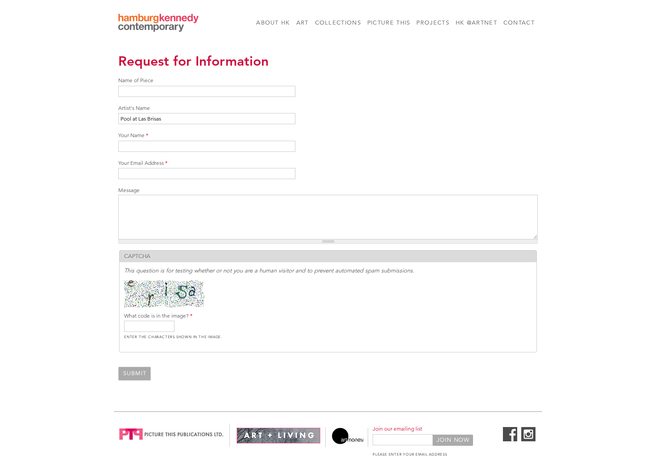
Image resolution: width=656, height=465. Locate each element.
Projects (432, 22)
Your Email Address (142, 162)
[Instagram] (528, 439)
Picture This (389, 22)
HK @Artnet (476, 22)
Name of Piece (136, 80)
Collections (338, 22)
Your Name (133, 135)
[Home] (158, 24)
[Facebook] (510, 439)
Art (302, 22)
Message (129, 190)
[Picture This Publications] (171, 442)
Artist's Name (134, 108)
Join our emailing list (397, 428)
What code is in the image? (158, 315)
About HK (273, 22)
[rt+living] (278, 442)
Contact (519, 22)
